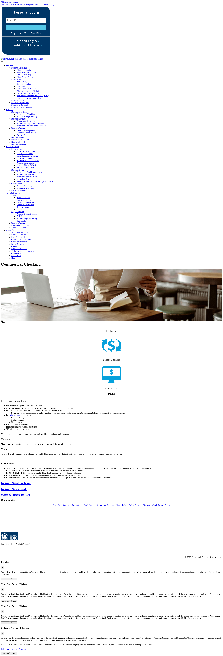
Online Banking (47, 4)
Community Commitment (21, 239)
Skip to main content (9, 2)
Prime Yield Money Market (28, 91)
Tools (13, 195)
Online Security (135, 505)
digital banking (16, 415)
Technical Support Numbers (22, 251)
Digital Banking (17, 211)
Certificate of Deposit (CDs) (28, 93)
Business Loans (17, 170)
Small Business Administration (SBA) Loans (35, 181)
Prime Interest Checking (26, 70)
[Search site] (111, 32)
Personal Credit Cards (20, 102)
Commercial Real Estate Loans (29, 172)
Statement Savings (24, 84)
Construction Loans (25, 154)
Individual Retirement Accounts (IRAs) (33, 96)
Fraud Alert (16, 256)
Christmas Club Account (27, 89)
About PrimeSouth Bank (21, 232)
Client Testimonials (19, 242)
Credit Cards (16, 184)
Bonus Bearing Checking (27, 116)
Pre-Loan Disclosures (25, 167)
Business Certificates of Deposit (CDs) (32, 126)
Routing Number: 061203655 (101, 505)
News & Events (17, 244)
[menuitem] (114, 86)
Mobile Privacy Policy (161, 505)
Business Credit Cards (20, 140)
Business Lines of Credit (27, 177)
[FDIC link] (13, 540)
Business (9, 109)
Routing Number (23, 207)
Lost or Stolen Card (25, 200)
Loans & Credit (12, 147)
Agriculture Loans (24, 179)
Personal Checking (19, 68)
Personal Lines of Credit (26, 165)
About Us (10, 230)
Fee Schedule (22, 209)
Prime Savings (22, 82)
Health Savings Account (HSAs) (30, 98)
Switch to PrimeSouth (25, 205)
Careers (14, 246)
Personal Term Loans (25, 163)
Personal (9, 65)
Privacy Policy (121, 505)
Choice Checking (24, 75)
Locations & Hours (7, 5)
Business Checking (19, 112)
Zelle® (19, 216)
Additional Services (19, 228)
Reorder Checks (23, 198)
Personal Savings (18, 79)
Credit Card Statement (62, 505)
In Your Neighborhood (16, 483)
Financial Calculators (25, 202)
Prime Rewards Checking (27, 72)
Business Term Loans (25, 174)
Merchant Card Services (26, 133)
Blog (13, 258)
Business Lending (18, 137)
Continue (5, 579)
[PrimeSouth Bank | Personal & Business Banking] (22, 59)
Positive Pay (22, 135)
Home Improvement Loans (27, 156)
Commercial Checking (26, 114)
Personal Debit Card (19, 105)
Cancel (13, 579)
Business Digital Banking (21, 144)
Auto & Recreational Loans (28, 160)
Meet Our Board (18, 237)
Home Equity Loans (25, 158)
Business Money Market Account (30, 123)
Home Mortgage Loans (26, 151)
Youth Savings (22, 86)
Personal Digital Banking (21, 107)
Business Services (18, 128)
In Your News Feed (14, 489)
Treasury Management (26, 130)
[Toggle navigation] (2, 61)
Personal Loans (17, 100)
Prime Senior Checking (26, 77)
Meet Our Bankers (18, 235)
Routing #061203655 (31, 5)
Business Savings (18, 119)
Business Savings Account (27, 121)
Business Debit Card (19, 142)
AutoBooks (21, 221)
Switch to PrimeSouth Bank (16, 494)
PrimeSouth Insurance (20, 225)
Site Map (146, 505)
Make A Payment (18, 191)
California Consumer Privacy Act (14, 649)
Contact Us (19, 5)
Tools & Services (13, 193)
